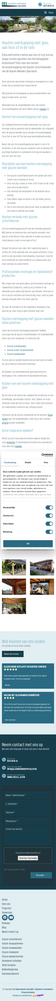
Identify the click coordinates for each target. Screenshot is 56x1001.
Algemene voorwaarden (43, 989)
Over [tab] (46, 462)
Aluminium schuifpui (11, 960)
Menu (51, 12)
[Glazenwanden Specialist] (14, 4)
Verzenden (40, 875)
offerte (5, 422)
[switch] (49, 515)
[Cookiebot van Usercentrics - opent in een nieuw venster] (41, 455)
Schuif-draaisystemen (12, 943)
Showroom (7, 912)
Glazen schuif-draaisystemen (20, 350)
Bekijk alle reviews (11, 654)
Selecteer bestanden (28, 858)
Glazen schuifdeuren (12, 939)
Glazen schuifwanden (16, 346)
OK (28, 543)
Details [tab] (28, 462)
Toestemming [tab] (10, 462)
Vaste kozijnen (9, 965)
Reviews (6, 923)
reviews (18, 446)
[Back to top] (51, 996)
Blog (4, 927)
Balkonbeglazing (10, 969)
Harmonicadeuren (10, 973)
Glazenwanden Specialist (25, 989)
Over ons (6, 903)
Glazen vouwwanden (16, 354)
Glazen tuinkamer (10, 952)
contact (43, 108)
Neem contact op (10, 931)
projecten (11, 442)
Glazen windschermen (12, 956)
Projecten (6, 908)
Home (5, 899)
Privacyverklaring (28, 992)
